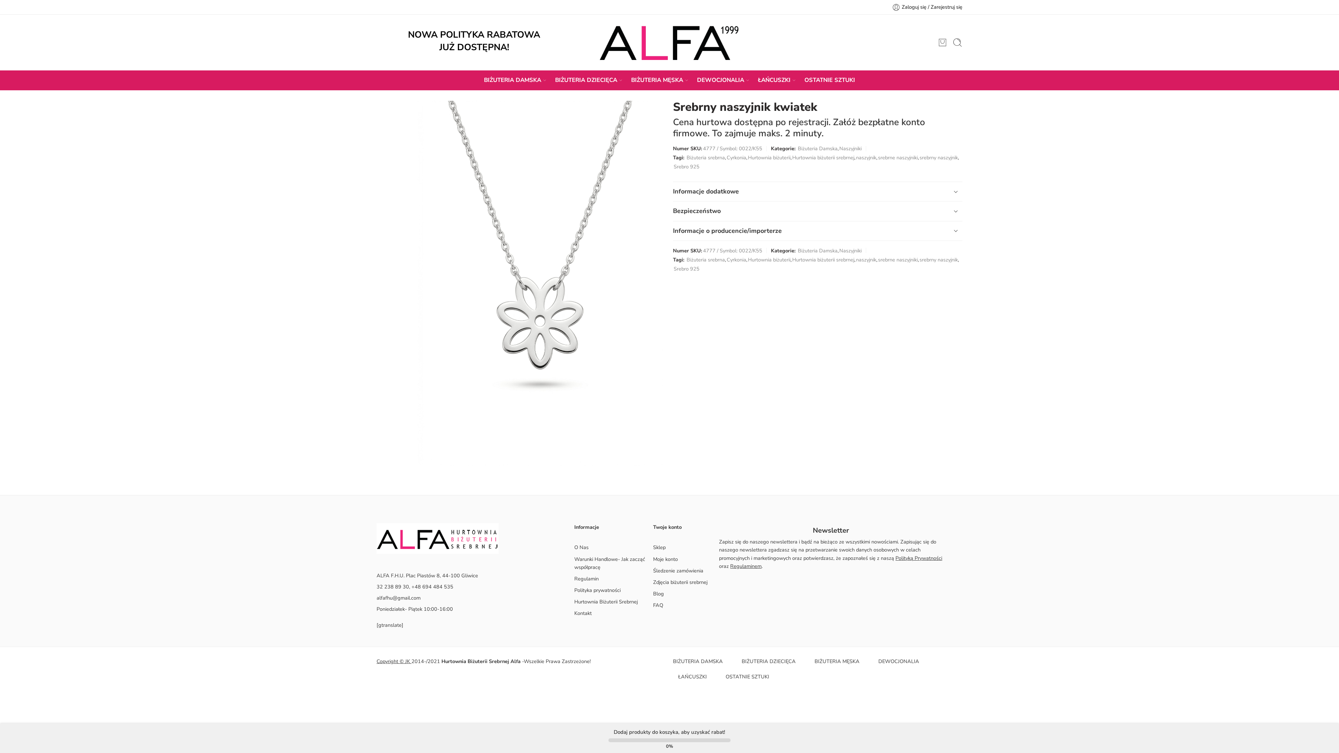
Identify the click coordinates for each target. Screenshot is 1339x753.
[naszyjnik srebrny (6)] (540, 283)
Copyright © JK (394, 661)
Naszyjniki (850, 148)
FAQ (658, 605)
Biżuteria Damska (818, 148)
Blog (658, 593)
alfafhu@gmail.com (399, 597)
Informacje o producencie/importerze (727, 231)
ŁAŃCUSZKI (774, 80)
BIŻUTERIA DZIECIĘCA (586, 80)
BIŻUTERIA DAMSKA (512, 80)
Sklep (659, 547)
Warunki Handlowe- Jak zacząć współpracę (609, 563)
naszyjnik (866, 157)
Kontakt (583, 613)
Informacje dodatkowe (706, 191)
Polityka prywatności (597, 590)
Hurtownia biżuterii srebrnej (823, 157)
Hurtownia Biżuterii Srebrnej (606, 601)
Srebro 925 (686, 166)
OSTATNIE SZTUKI (829, 80)
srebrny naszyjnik (939, 157)
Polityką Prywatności (918, 558)
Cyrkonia (736, 157)
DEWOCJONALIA (720, 80)
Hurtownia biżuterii (769, 157)
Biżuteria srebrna (706, 157)
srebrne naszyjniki (898, 157)
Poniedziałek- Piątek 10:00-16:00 (415, 609)
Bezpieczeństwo (697, 211)
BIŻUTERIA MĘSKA (657, 80)
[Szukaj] (957, 42)
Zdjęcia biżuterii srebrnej (680, 582)
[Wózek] (942, 42)
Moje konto (665, 559)
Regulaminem (746, 566)
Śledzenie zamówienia (678, 570)
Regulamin (586, 578)
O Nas (581, 547)
